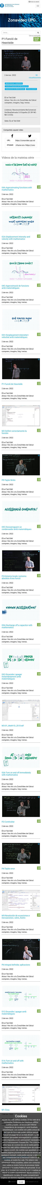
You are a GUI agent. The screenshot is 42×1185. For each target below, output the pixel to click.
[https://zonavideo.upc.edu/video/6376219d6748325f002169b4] (21, 172)
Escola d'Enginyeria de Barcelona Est (17, 86)
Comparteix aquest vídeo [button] (13, 130)
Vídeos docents (31, 89)
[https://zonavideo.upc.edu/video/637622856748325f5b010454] (21, 900)
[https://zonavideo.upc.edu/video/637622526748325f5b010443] (21, 710)
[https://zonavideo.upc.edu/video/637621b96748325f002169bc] (21, 319)
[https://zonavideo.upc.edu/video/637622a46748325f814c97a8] (21, 996)
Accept (21, 1182)
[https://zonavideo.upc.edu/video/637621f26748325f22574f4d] (21, 511)
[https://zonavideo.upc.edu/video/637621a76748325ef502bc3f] (21, 221)
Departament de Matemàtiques (15, 89)
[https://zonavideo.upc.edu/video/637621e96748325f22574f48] (21, 464)
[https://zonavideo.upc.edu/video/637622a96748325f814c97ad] (21, 1045)
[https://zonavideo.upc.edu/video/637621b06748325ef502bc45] (21, 270)
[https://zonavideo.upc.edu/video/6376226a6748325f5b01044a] (21, 806)
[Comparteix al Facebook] (12, 137)
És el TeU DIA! (14, 121)
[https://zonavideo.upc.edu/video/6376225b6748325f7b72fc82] (21, 757)
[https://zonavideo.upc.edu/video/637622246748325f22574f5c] (21, 659)
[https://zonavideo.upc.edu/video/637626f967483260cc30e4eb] (21, 1094)
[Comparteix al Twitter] (29, 137)
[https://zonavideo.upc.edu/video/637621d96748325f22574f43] (21, 415)
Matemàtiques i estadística (14, 83)
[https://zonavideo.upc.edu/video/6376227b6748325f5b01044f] (21, 853)
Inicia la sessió (34, 2)
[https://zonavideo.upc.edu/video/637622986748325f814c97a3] (21, 949)
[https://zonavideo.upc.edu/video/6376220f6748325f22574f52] (21, 560)
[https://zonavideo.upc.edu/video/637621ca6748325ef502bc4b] (21, 368)
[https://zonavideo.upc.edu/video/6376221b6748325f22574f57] (21, 610)
